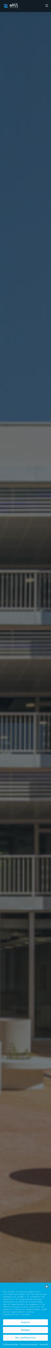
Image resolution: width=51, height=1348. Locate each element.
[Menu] (46, 6)
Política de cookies (11, 1344)
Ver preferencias (25, 1337)
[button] (46, 1286)
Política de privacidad (29, 1344)
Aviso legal (43, 1344)
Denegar (25, 1330)
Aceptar (25, 1322)
